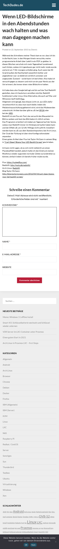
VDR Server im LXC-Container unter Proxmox (23, 332)
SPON (41, 110)
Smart (36, 532)
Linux (5, 421)
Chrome (6, 382)
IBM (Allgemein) (10, 404)
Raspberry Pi (8, 438)
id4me (52, 517)
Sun (4, 461)
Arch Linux (7, 370)
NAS (5, 433)
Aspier (34, 512)
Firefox (6, 399)
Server (6, 450)
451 (8, 512)
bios (50, 512)
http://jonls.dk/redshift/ (20, 165)
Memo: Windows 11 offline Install (18, 317)
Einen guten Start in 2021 (14, 337)
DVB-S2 (44, 516)
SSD (46, 532)
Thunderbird (8, 467)
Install (5, 523)
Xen (4, 495)
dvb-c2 (36, 517)
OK (26, 545)
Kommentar (10, 205)
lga (26, 523)
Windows (7, 490)
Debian (6, 387)
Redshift (16, 168)
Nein (33, 545)
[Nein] (55, 541)
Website (6, 267)
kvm (22, 523)
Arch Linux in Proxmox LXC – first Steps (20, 343)
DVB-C (31, 517)
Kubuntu (18, 523)
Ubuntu (6, 478)
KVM (5, 416)
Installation (11, 523)
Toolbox (6, 473)
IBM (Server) (9, 410)
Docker (6, 393)
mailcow (45, 523)
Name (6, 241)
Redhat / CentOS (10, 444)
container (9, 517)
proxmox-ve (37, 528)
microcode (52, 523)
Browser (6, 376)
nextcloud (11, 528)
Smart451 (41, 532)
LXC (5, 427)
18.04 (4, 512)
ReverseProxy (48, 528)
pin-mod (17, 528)
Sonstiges (7, 456)
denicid (15, 517)
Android (6, 365)
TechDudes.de (13, 5)
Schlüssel (6, 532)
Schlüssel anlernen (15, 532)
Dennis (34, 49)
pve (42, 528)
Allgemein (7, 359)
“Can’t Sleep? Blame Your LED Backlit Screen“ (23, 142)
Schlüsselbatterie (28, 532)
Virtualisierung (9, 484)
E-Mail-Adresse (11, 254)
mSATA (5, 528)
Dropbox (26, 517)
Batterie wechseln (42, 512)
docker (20, 517)
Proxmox (26, 527)
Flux (22, 99)
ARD (11, 113)
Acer (11, 512)
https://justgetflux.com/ (17, 162)
